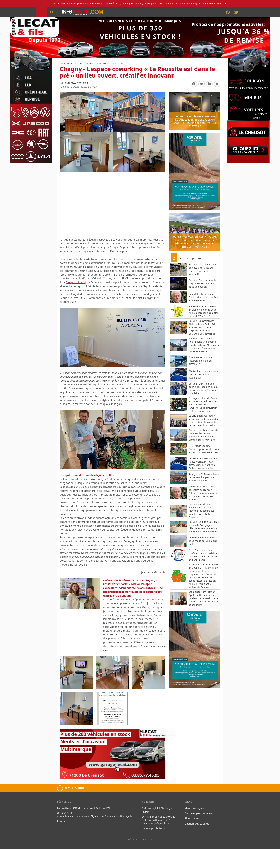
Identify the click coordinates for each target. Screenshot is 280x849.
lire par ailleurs (76, 282)
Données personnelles (198, 813)
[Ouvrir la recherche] (52, 12)
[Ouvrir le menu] (41, 12)
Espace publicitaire (153, 828)
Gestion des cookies (196, 823)
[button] (65, 754)
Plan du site (191, 818)
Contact (62, 821)
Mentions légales (194, 808)
